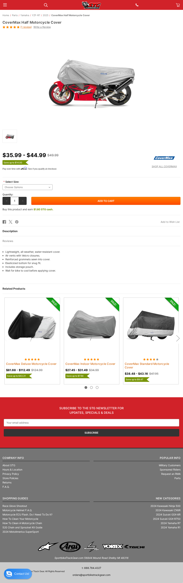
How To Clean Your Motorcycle (20, 518)
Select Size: (11, 181)
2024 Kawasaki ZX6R (167, 510)
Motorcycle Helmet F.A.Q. (17, 510)
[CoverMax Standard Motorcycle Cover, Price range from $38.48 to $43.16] (151, 325)
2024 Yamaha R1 (170, 527)
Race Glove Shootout (15, 505)
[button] (18, 574)
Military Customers (169, 465)
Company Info (13, 458)
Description (10, 231)
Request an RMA (170, 473)
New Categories (168, 498)
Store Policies (10, 478)
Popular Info (170, 458)
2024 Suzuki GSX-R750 (166, 518)
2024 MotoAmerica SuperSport (21, 531)
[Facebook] (4, 221)
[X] (10, 221)
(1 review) (26, 26)
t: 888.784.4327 (91, 567)
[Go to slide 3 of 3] (97, 387)
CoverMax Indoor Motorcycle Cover (90, 364)
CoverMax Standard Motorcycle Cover (147, 365)
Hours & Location (12, 469)
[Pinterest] (17, 221)
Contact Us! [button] (21, 573)
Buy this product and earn (28, 209)
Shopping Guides (15, 498)
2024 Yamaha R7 (170, 523)
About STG (9, 465)
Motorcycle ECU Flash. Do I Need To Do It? (27, 514)
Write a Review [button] (42, 26)
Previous (5, 338)
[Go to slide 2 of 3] (91, 387)
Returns (7, 482)
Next (177, 338)
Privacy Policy (11, 473)
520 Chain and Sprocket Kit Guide (22, 527)
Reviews (8, 241)
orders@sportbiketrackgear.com (91, 574)
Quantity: (8, 194)
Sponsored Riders (170, 469)
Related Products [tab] (14, 288)
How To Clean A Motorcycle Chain (22, 523)
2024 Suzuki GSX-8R (168, 514)
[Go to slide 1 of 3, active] (86, 387)
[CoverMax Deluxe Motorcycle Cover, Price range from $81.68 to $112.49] (32, 325)
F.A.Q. (6, 486)
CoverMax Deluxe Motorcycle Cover (31, 364)
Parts (177, 478)
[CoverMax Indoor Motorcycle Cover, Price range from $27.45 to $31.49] (91, 325)
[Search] (45, 4)
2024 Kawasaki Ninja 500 (165, 505)
